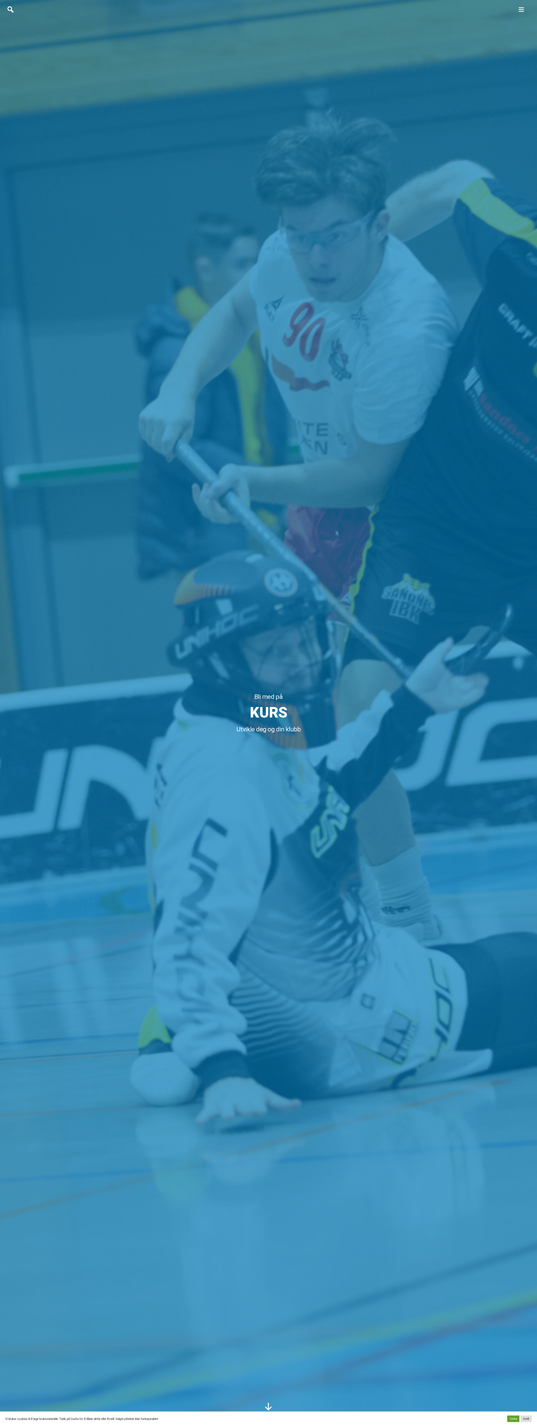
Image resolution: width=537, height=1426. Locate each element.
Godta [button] (513, 1418)
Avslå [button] (526, 1418)
